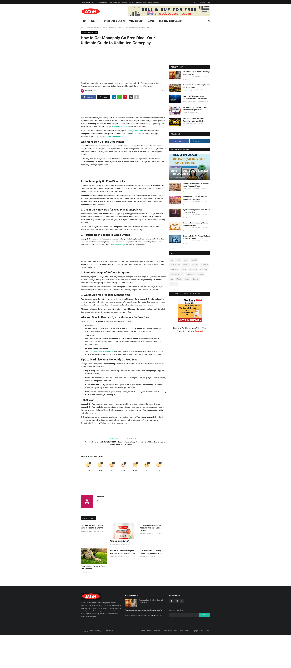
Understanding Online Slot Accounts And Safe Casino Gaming (151, 527)
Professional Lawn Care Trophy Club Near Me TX (93, 567)
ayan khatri (113, 556)
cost (172, 260)
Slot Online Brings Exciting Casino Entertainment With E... (152, 552)
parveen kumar (187, 124)
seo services (190, 274)
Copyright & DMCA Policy (200, 631)
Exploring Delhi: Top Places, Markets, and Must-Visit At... (196, 237)
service (183, 270)
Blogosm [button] (95, 21)
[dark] (209, 2)
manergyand (114, 544)
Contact (142, 631)
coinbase (201, 274)
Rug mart (142, 556)
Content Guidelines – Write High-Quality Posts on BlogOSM (140, 2)
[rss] (182, 601)
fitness (187, 279)
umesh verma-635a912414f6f (191, 77)
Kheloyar (195, 279)
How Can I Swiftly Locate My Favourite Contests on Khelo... (194, 120)
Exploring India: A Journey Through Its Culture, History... (195, 224)
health (179, 260)
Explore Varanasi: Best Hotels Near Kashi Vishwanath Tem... (195, 185)
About (176, 631)
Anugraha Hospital (86, 531)
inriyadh (194, 260)
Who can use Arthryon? (119, 541)
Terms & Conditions (153, 631)
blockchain (174, 270)
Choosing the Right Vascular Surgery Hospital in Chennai (92, 526)
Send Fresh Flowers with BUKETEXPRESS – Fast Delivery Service (103, 443)
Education (203, 270)
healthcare (204, 265)
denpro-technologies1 (189, 101)
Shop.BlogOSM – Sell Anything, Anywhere (94, 2)
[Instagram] (177, 601)
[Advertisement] (123, 63)
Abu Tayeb (88, 90)
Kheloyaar (174, 284)
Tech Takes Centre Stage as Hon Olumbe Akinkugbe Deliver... (195, 108)
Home (85, 21)
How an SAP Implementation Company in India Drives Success (195, 97)
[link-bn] (169, 11)
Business (195, 265)
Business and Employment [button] (171, 21)
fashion (185, 265)
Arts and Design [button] (136, 21)
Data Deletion (184, 631)
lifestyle (179, 279)
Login (196, 2)
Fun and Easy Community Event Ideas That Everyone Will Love (145, 443)
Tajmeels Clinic (175, 265)
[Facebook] (171, 601)
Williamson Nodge (145, 533)
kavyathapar (187, 90)
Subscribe (205, 615)
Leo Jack (83, 572)
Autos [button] (151, 21)
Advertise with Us (114, 2)
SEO (172, 279)
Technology (193, 270)
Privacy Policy (167, 631)
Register (203, 2)
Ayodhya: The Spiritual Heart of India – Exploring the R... (196, 211)
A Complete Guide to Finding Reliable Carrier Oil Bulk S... (196, 86)
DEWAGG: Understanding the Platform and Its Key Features (122, 552)
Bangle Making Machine (114, 21)
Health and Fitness (177, 274)
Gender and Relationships (93, 27)
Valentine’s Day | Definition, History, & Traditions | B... (196, 73)
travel (186, 260)
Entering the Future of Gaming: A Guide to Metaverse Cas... (144, 616)
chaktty (185, 112)
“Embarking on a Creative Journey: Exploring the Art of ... (143, 610)
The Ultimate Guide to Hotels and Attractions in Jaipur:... (195, 198)
